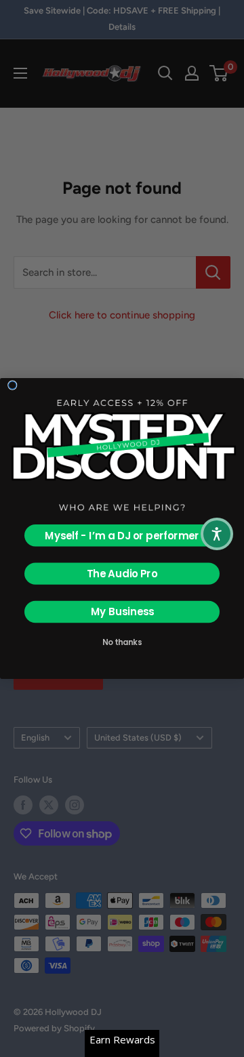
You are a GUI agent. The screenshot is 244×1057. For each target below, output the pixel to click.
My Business (122, 612)
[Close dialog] (12, 385)
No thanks (122, 641)
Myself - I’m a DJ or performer (122, 535)
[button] (217, 534)
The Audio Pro (122, 573)
